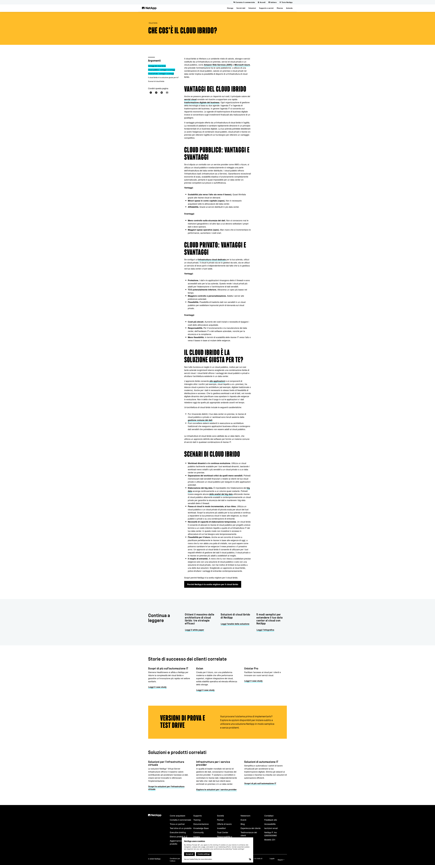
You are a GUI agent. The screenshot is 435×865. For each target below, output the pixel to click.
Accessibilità (270, 823)
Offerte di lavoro (224, 823)
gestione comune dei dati (200, 420)
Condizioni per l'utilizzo (175, 859)
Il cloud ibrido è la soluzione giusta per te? (163, 77)
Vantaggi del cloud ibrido (157, 66)
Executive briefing (178, 832)
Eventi (243, 819)
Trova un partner (177, 823)
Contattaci (268, 815)
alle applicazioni (217, 381)
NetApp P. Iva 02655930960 (270, 834)
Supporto (197, 815)
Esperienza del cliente (251, 828)
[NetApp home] (149, 8)
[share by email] (167, 92)
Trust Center (222, 832)
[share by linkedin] (161, 92)
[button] (230, 8)
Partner (220, 819)
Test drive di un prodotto (181, 828)
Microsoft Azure (242, 64)
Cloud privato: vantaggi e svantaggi (161, 73)
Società (220, 815)
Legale (272, 858)
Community (198, 832)
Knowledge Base (201, 828)
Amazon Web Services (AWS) (218, 64)
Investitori (221, 828)
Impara (196, 836)
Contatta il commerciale (180, 819)
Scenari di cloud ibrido (156, 81)
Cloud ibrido (153, 23)
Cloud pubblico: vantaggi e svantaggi (161, 69)
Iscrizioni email (271, 828)
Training (197, 819)
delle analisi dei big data (221, 494)
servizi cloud (190, 99)
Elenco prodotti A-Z (178, 836)
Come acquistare (177, 815)
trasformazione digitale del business (201, 102)
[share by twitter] (150, 92)
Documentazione (201, 823)
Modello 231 (269, 839)
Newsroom (245, 815)
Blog (243, 823)
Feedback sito (270, 819)
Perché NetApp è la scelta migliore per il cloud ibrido (212, 584)
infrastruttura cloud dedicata (212, 259)
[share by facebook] (156, 92)
